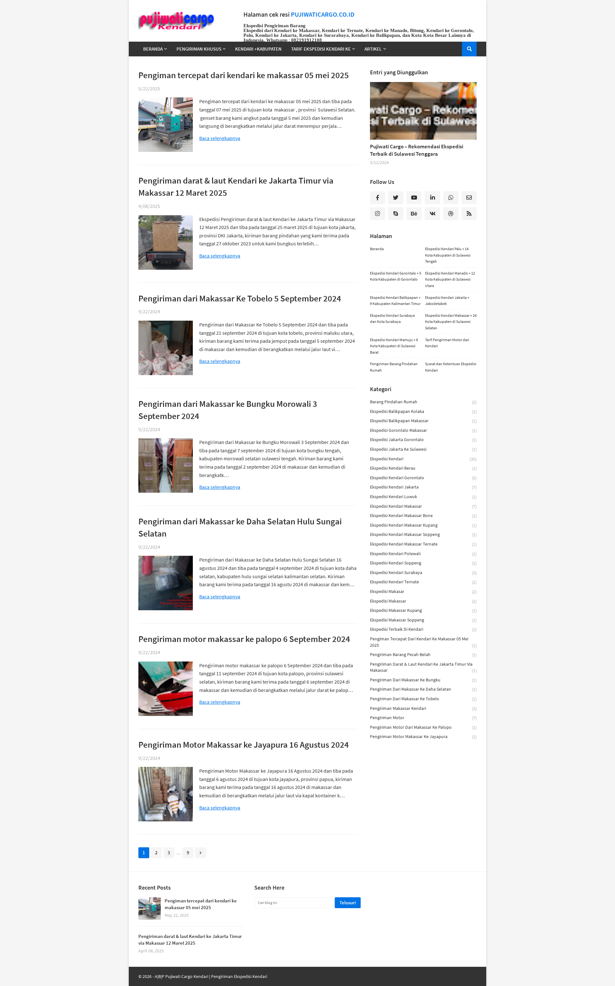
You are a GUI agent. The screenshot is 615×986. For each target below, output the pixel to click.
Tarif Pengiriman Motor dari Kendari (447, 343)
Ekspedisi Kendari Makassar (423, 506)
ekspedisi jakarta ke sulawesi (423, 449)
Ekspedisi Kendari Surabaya (423, 573)
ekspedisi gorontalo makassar (423, 430)
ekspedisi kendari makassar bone (423, 516)
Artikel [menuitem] (373, 49)
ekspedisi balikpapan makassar (423, 421)
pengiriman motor (423, 718)
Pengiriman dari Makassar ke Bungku (423, 680)
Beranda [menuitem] (153, 49)
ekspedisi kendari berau (423, 468)
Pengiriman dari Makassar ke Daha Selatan (423, 689)
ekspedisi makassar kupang (423, 610)
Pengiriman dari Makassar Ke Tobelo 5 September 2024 (239, 298)
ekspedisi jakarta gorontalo (423, 440)
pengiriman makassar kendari (423, 708)
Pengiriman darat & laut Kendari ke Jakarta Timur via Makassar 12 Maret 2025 (235, 186)
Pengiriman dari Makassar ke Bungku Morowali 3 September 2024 (227, 409)
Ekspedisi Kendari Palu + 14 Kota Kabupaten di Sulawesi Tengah (448, 255)
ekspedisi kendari (423, 459)
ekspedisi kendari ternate (423, 582)
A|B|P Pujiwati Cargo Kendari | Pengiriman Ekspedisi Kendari (211, 976)
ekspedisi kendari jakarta (423, 487)
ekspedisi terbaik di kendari (423, 629)
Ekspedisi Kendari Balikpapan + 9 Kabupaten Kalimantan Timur (395, 300)
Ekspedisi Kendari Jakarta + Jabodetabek (447, 300)
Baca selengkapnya (219, 138)
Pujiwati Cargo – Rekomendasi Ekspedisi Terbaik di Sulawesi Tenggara (416, 150)
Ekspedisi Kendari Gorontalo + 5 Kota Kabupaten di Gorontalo (395, 276)
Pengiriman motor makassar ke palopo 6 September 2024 (244, 638)
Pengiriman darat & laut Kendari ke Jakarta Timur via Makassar (423, 667)
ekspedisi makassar (423, 601)
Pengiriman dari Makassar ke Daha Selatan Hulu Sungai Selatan (240, 527)
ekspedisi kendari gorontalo (423, 478)
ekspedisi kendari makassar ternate (423, 544)
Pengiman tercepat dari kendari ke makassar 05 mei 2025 (243, 75)
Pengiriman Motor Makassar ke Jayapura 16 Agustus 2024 (243, 744)
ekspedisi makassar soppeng (423, 620)
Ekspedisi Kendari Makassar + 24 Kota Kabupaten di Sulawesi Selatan (451, 321)
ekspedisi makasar (423, 591)
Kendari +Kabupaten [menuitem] (258, 49)
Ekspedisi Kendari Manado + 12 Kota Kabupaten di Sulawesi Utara (450, 279)
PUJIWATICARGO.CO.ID (323, 14)
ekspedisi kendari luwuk (423, 497)
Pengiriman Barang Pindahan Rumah (394, 367)
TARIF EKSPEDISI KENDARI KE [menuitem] (321, 49)
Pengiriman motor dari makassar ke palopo (423, 727)
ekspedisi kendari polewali (423, 554)
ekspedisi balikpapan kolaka (423, 411)
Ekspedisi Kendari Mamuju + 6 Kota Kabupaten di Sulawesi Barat (394, 346)
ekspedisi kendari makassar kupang (423, 525)
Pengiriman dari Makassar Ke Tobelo (423, 699)
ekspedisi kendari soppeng (423, 563)
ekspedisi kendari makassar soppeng (423, 534)
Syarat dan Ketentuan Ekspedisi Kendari (450, 367)
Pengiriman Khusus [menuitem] (198, 49)
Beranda (377, 248)
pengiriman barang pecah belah (423, 655)
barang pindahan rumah (423, 402)
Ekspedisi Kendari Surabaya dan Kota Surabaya (392, 318)
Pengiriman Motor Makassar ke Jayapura (423, 737)
